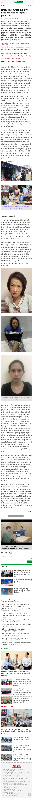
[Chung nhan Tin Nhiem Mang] (10, 795)
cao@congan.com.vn (10, 789)
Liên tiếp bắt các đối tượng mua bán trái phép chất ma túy (16, 47)
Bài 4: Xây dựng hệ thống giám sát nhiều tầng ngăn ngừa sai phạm (21, 700)
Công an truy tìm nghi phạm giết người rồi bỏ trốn (22, 591)
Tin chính (5, 649)
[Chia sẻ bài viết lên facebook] (27, 19)
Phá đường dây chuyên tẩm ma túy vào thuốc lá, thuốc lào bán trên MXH (22, 573)
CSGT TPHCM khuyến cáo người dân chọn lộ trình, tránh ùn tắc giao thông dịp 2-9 (16, 731)
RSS (30, 5)
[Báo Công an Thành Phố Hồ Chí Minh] (18, 1)
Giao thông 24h (7, 706)
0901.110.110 (17, 794)
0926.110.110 (10, 794)
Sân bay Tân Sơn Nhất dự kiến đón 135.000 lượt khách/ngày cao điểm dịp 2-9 (22, 747)
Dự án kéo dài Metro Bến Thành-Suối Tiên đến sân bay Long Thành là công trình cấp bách (22, 757)
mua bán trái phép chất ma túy (15, 516)
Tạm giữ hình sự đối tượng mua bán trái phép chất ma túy (16, 56)
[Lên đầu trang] (29, 794)
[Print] (30, 19)
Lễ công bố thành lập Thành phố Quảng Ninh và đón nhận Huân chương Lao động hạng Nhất (22, 682)
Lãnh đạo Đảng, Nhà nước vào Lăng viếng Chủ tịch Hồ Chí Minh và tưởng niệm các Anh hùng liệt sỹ (22, 691)
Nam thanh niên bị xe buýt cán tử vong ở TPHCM (21, 738)
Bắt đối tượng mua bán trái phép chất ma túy (13, 58)
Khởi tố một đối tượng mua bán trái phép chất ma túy (15, 53)
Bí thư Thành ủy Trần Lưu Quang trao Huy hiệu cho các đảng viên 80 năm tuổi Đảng (15, 673)
